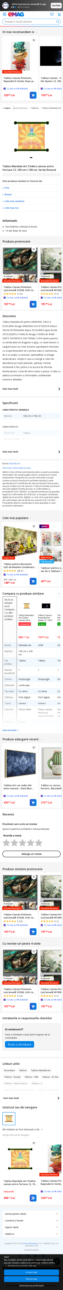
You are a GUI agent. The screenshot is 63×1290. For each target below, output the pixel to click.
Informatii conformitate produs (16, 468)
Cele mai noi (12, 207)
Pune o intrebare (19, 1044)
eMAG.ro (9, 1233)
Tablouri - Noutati (12, 1077)
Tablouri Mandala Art (51, 108)
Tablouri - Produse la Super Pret (18, 1090)
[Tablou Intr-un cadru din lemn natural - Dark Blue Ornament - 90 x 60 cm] (20, 762)
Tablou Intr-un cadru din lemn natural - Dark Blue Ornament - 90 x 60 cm (18, 787)
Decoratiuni (9, 1070)
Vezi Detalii (33, 1198)
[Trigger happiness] (4, 14)
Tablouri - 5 (37, 1083)
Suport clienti (12, 1227)
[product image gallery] (31, 137)
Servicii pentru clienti (15, 1213)
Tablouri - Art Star (50, 1077)
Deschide (56, 5)
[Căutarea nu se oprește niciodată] (16, 14)
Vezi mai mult (10, 388)
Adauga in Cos (33, 95)
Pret (7, 187)
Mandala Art (14, 463)
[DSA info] (36, 32)
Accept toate (31, 1272)
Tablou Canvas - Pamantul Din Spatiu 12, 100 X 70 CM (45, 617)
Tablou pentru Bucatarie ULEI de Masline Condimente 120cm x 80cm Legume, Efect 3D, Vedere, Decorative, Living (20, 565)
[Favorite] (52, 14)
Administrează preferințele (31, 1285)
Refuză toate (31, 1279)
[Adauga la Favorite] (34, 40)
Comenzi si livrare (14, 1220)
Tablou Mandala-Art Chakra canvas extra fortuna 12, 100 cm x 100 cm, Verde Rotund (26, 617)
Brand (8, 194)
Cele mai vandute (14, 201)
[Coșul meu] (59, 14)
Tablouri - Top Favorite (48, 1090)
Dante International (30, 1243)
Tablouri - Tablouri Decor (15, 1083)
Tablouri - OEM (31, 1077)
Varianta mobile (31, 1250)
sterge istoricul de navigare (15, 1134)
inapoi (7, 107)
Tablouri (35, 108)
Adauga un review (31, 853)
